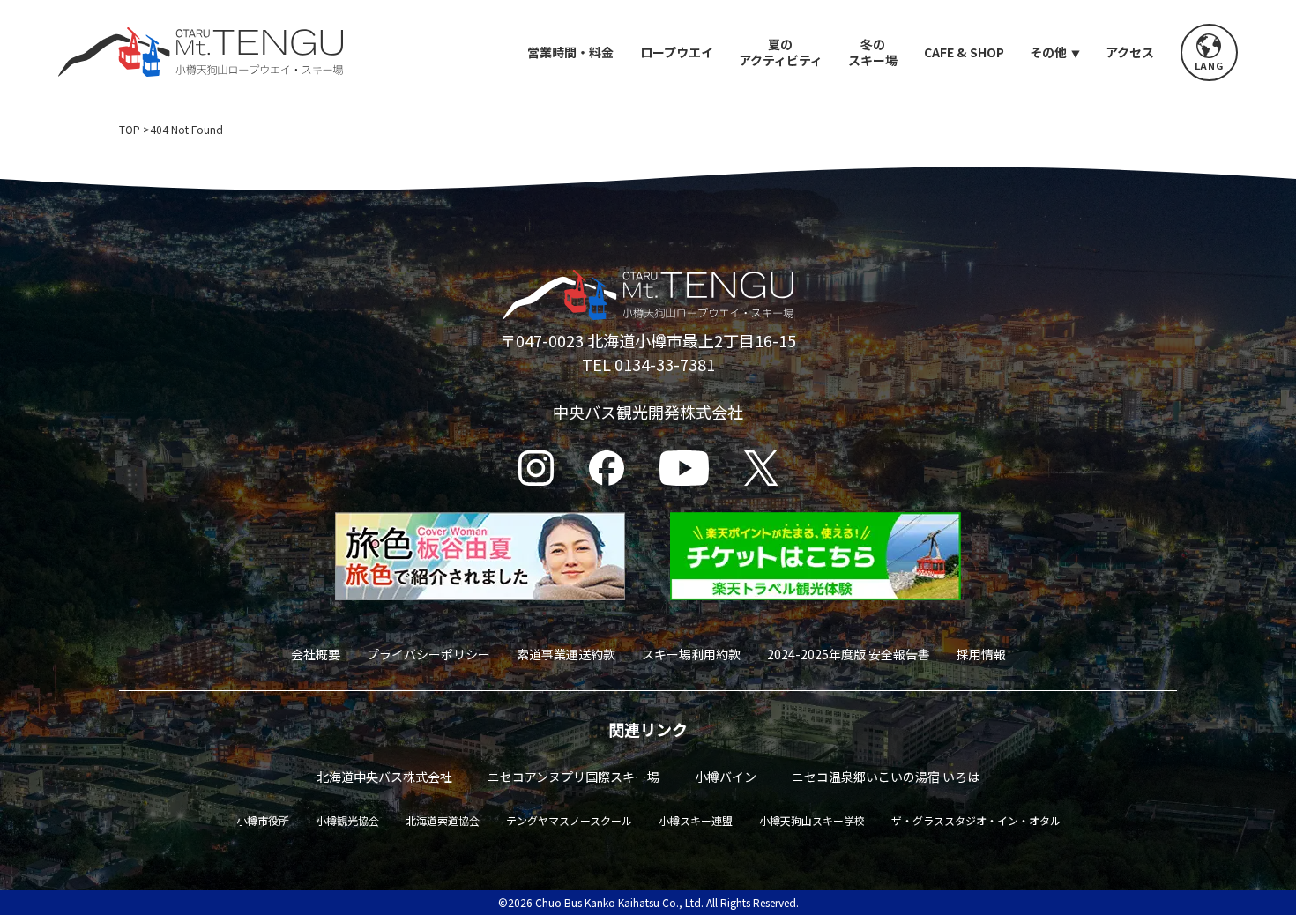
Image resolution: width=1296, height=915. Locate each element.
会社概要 (315, 654)
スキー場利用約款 (691, 654)
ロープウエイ (676, 52)
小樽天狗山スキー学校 (812, 820)
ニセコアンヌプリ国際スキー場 (573, 776)
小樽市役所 (262, 820)
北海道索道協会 (443, 820)
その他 (1048, 52)
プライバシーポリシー (428, 654)
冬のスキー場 (873, 52)
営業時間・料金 (570, 52)
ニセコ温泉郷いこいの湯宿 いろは (885, 776)
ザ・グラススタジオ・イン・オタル (976, 820)
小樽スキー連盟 (696, 820)
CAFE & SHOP (964, 52)
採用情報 (981, 654)
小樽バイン (725, 776)
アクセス (1130, 52)
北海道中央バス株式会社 (384, 776)
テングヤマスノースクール (569, 820)
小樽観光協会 (347, 820)
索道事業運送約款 (566, 654)
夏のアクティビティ (781, 52)
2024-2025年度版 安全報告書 (848, 654)
